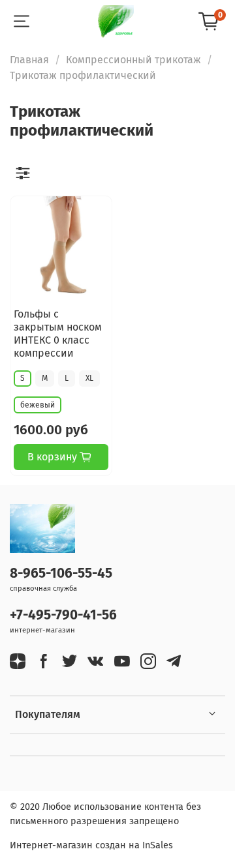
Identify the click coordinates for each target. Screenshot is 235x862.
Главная (29, 59)
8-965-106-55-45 (61, 573)
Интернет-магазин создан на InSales (91, 845)
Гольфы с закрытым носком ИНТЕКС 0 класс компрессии (58, 333)
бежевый (37, 404)
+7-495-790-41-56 (63, 615)
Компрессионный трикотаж (133, 59)
